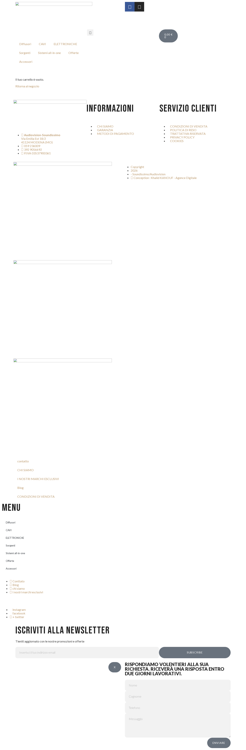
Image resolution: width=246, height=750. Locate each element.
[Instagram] (139, 7)
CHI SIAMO (25, 470)
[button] (90, 32)
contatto (23, 461)
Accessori (25, 61)
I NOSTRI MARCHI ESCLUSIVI (38, 479)
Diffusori (25, 44)
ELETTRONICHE (65, 44)
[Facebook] (130, 7)
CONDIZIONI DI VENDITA (36, 496)
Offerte (73, 53)
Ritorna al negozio (27, 86)
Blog (20, 487)
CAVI (42, 44)
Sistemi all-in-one (49, 53)
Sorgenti (24, 53)
